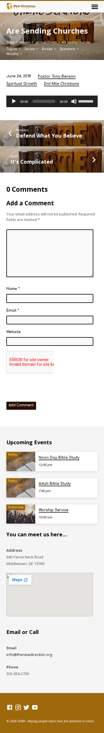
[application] (52, 101)
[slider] (87, 101)
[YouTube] (34, 707)
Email (12, 310)
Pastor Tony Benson (57, 76)
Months (12, 54)
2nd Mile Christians (61, 84)
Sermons (24, 42)
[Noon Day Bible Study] (20, 461)
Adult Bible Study (55, 484)
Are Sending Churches (76, 42)
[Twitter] (26, 707)
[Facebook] (9, 707)
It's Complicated (31, 161)
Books (47, 49)
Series (30, 49)
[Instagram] (18, 707)
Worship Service (53, 510)
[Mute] (74, 101)
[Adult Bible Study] (20, 488)
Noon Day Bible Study (59, 458)
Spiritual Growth (46, 42)
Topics (12, 49)
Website (13, 332)
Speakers (68, 49)
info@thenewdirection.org (29, 654)
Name (13, 289)
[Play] (14, 101)
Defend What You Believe (49, 135)
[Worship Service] (20, 514)
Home (10, 42)
